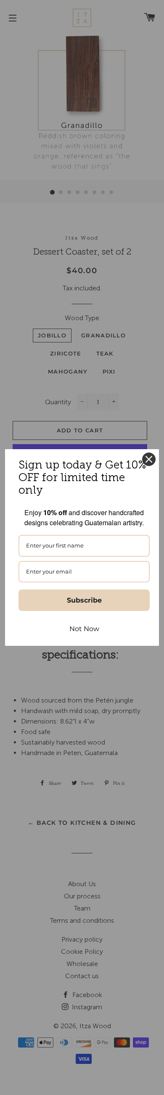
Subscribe (84, 600)
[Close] (149, 459)
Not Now (84, 629)
